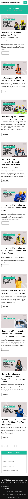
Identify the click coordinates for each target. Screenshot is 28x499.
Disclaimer (8, 491)
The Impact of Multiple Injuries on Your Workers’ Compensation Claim (13, 207)
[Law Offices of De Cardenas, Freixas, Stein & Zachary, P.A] (11, 2)
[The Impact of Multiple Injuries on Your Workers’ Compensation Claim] (14, 195)
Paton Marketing (20, 492)
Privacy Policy (14, 491)
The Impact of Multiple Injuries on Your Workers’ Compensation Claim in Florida (13, 250)
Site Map (20, 491)
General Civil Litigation (8, 457)
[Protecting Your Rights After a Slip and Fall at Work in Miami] (14, 68)
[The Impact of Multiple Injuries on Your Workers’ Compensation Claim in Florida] (14, 238)
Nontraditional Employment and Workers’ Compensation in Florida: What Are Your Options (13, 333)
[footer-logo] (14, 480)
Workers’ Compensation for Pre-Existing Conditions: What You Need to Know (13, 422)
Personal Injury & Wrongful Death (10, 470)
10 (13, 446)
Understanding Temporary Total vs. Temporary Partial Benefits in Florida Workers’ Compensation (13, 119)
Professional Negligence (8, 466)
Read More (5, 53)
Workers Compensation (8, 461)
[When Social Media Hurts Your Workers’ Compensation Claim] (14, 281)
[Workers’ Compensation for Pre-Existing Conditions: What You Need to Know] (14, 409)
